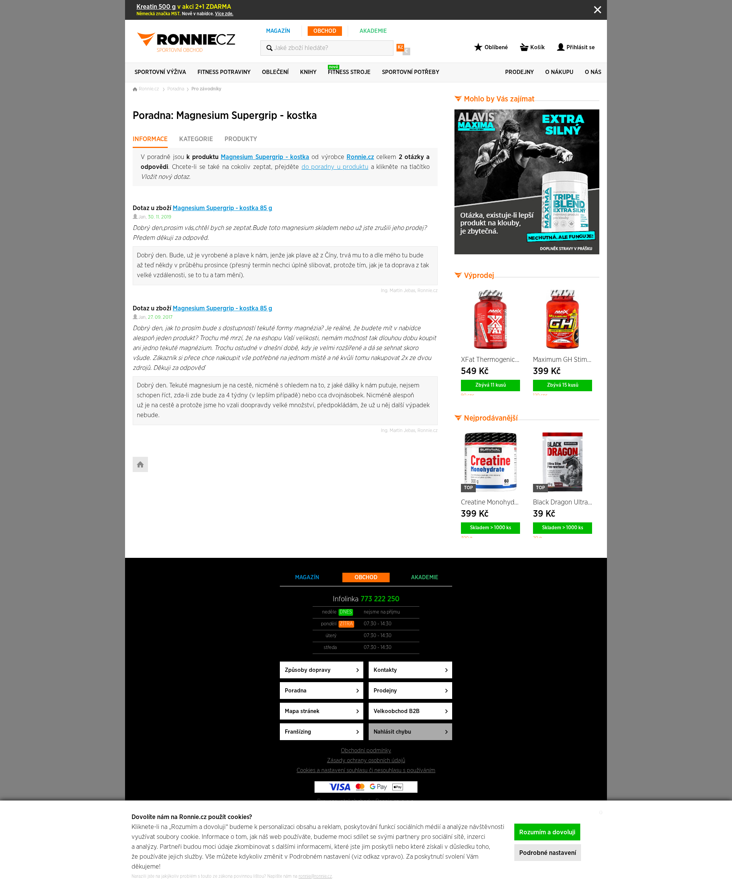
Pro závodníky (206, 89)
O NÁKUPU (559, 72)
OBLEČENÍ (275, 72)
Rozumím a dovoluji (547, 832)
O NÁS (593, 72)
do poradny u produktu (335, 167)
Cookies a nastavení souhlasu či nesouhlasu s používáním (366, 770)
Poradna (175, 89)
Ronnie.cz (360, 157)
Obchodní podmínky (366, 750)
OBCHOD (324, 31)
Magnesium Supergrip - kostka (265, 157)
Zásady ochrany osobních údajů (366, 760)
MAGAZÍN (278, 31)
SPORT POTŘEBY (410, 72)
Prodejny (385, 691)
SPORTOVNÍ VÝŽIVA (160, 72)
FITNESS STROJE (349, 70)
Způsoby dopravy (308, 670)
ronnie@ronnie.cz (315, 876)
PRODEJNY (519, 72)
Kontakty (385, 670)
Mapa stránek (302, 711)
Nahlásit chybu (392, 732)
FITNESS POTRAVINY (223, 72)
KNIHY (308, 72)
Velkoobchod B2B (397, 711)
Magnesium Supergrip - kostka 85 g (222, 208)
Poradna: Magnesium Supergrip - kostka (225, 116)
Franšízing (298, 732)
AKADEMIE (373, 31)
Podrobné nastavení (547, 853)
